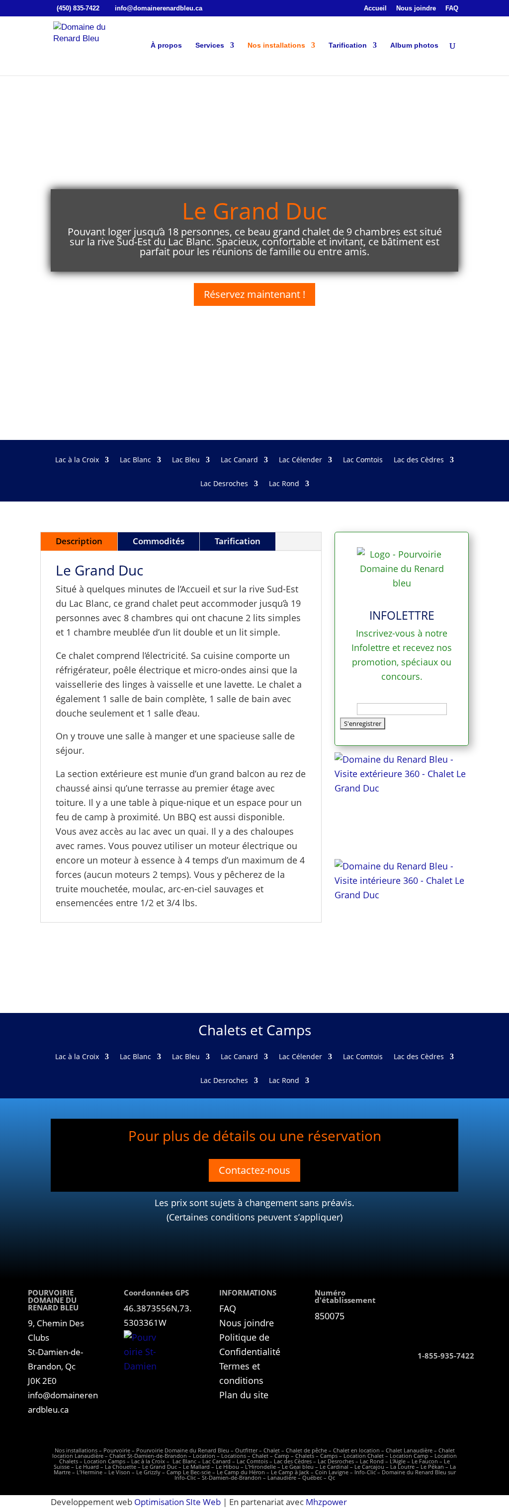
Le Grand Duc (159, 1466)
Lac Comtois (363, 460)
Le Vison (119, 1472)
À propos (166, 45)
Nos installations (276, 45)
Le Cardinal (334, 1466)
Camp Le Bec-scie (189, 1472)
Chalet (271, 1450)
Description (79, 541)
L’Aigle (398, 1461)
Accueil (375, 8)
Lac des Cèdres (419, 460)
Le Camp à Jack (290, 1472)
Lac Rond (284, 484)
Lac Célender (300, 460)
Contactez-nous (254, 1170)
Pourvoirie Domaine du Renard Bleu (182, 1450)
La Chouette (120, 1466)
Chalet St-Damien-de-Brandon (148, 1455)
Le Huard (87, 1466)
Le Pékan (432, 1466)
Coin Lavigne (331, 1472)
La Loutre (402, 1466)
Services (209, 45)
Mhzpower (326, 1502)
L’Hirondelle (260, 1466)
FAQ (451, 8)
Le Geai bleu (298, 1466)
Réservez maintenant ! (254, 294)
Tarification (348, 45)
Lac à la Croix (77, 460)
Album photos (414, 45)
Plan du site (243, 1395)
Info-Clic (365, 1472)
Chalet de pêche (306, 1450)
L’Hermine (89, 1472)
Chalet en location (356, 1450)
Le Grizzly (148, 1472)
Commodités (158, 541)
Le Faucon (425, 1461)
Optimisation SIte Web (177, 1502)
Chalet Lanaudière (409, 1450)
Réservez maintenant (450, 1319)
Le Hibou (227, 1466)
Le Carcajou (369, 1466)
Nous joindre (416, 8)
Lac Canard (239, 460)
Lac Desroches (224, 484)
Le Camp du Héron (241, 1472)
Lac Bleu (186, 460)
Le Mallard (196, 1466)
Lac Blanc (135, 460)
